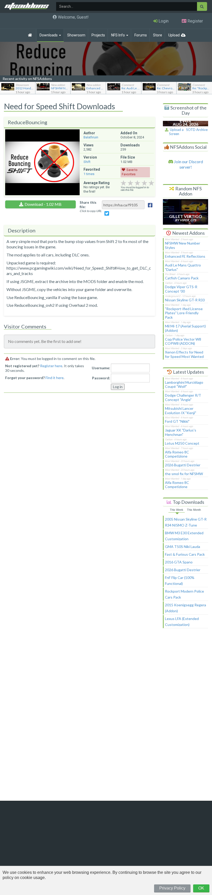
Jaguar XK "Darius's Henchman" (180, 432)
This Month (194, 509)
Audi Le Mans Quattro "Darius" (183, 267)
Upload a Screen (176, 132)
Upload (174, 35)
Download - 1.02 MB (43, 204)
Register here (51, 366)
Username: (101, 368)
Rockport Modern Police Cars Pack (184, 594)
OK (201, 888)
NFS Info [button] (118, 35)
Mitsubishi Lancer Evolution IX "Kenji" (180, 410)
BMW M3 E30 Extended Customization (184, 536)
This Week (176, 509)
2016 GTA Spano (179, 562)
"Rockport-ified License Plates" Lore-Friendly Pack (184, 313)
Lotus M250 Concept (182, 443)
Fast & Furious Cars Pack (185, 554)
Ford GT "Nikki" (177, 421)
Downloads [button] (49, 35)
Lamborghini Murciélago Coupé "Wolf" (184, 384)
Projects (98, 35)
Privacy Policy (172, 888)
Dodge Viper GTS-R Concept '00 (181, 289)
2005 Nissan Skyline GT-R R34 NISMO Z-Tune (186, 522)
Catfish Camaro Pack (182, 278)
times (89, 174)
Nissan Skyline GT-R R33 (185, 300)
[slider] (137, 183)
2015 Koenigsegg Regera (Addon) (185, 608)
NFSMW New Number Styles (182, 245)
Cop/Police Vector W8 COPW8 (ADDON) (183, 341)
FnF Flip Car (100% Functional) (179, 580)
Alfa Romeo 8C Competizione (177, 454)
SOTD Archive (197, 130)
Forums (140, 35)
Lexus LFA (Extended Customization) (182, 621)
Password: (101, 378)
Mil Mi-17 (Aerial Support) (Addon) (185, 328)
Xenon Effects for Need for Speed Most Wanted (184, 354)
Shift (87, 162)
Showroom (76, 35)
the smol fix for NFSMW (184, 474)
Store (157, 35)
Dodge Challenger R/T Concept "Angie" (183, 397)
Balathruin (91, 137)
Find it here (55, 377)
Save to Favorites (130, 172)
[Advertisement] (185, 716)
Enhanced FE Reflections (185, 256)
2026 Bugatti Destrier (182, 465)
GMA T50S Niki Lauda (182, 546)
